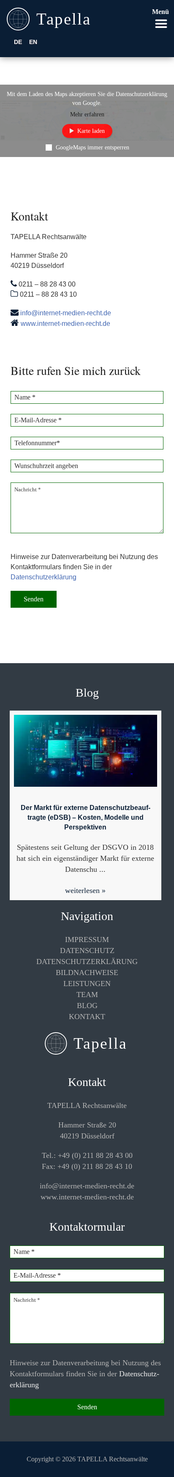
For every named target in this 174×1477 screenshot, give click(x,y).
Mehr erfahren (87, 114)
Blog (87, 1005)
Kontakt (87, 1016)
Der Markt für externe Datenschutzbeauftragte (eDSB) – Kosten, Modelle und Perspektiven (85, 817)
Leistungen (87, 983)
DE (18, 42)
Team (87, 994)
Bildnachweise (87, 972)
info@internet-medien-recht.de (65, 313)
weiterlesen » (85, 890)
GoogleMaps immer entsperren (92, 147)
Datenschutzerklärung (43, 577)
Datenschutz (87, 950)
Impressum (87, 939)
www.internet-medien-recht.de (65, 323)
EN (33, 42)
